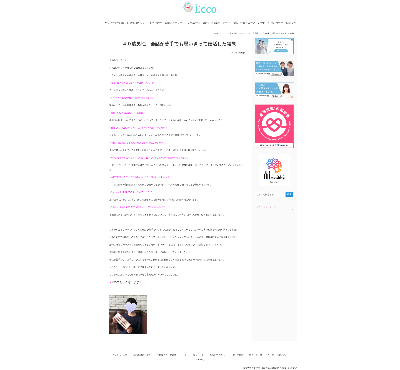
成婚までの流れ (211, 22)
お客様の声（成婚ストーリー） (167, 22)
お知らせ (291, 22)
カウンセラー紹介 (114, 22)
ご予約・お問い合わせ (270, 22)
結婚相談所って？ (137, 22)
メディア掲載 (230, 22)
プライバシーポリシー (267, 207)
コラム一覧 (193, 22)
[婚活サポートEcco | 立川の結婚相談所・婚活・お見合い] (200, 7)
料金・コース (247, 22)
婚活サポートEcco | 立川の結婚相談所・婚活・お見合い (270, 368)
